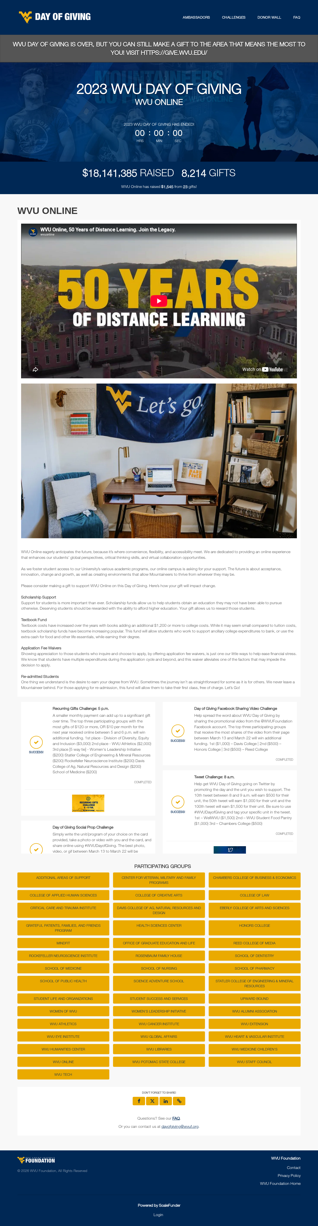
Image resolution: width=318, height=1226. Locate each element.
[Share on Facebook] (139, 1101)
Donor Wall (269, 17)
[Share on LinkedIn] (165, 1101)
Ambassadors (196, 17)
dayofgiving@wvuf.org (180, 1126)
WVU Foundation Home (280, 1183)
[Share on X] (152, 1101)
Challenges (234, 17)
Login (158, 1214)
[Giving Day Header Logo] (54, 17)
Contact (294, 1167)
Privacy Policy (289, 1175)
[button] (179, 1101)
